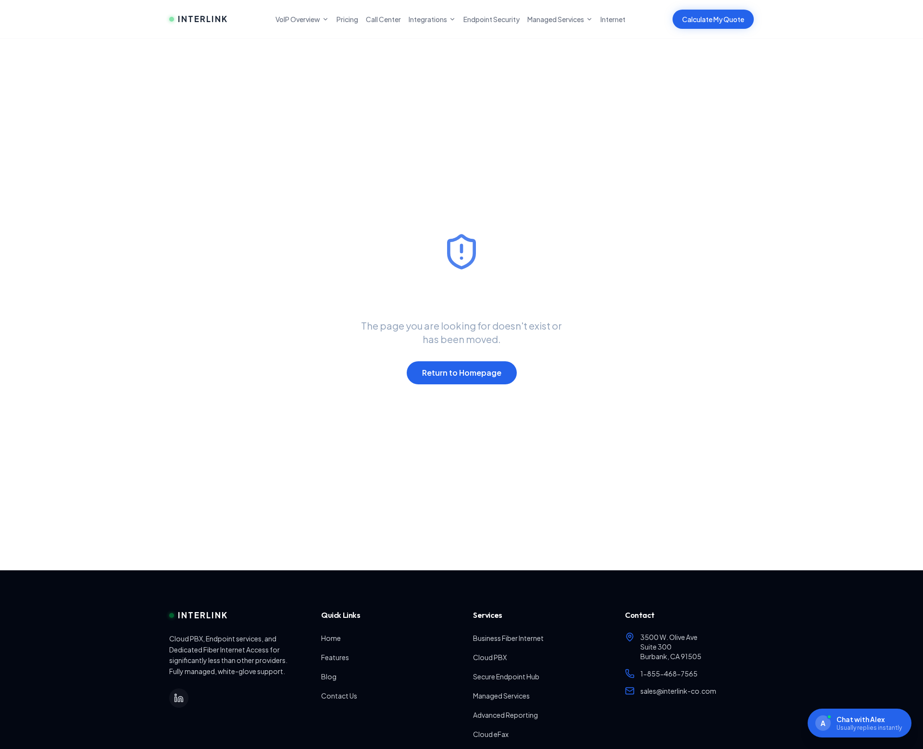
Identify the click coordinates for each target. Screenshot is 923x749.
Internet (612, 19)
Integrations (428, 19)
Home (331, 638)
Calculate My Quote (713, 19)
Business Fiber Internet (508, 638)
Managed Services (555, 19)
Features (335, 657)
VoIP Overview (297, 19)
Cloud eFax (491, 734)
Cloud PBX (490, 657)
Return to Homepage (461, 373)
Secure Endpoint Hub (506, 676)
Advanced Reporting (505, 715)
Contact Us (339, 695)
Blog (329, 676)
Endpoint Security (491, 19)
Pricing (347, 19)
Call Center (383, 19)
